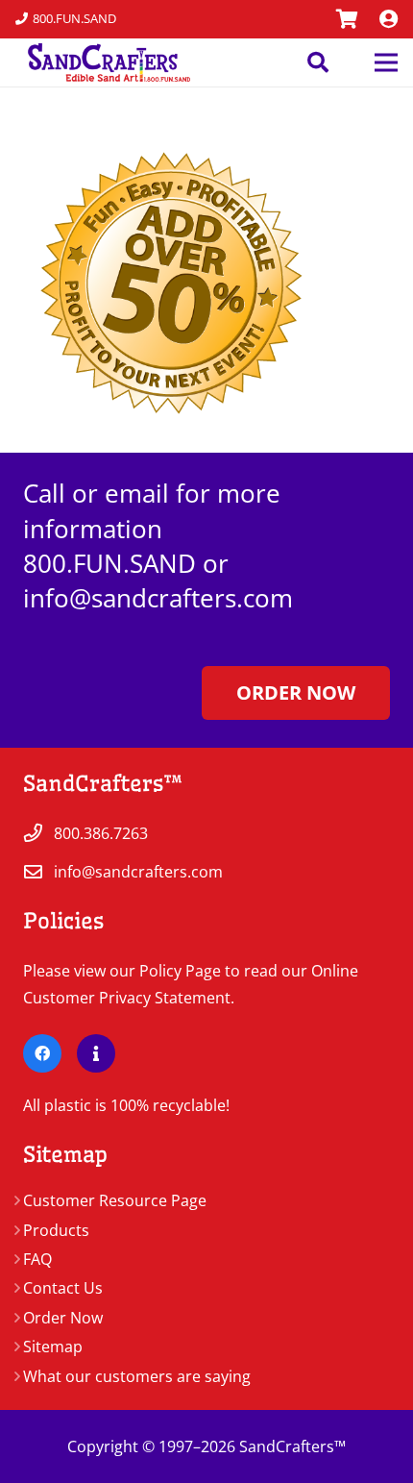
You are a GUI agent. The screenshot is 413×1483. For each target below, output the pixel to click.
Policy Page (180, 970)
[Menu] (386, 62)
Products (56, 1230)
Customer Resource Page (114, 1200)
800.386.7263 (101, 833)
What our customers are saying (137, 1376)
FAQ (37, 1259)
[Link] (347, 19)
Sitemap (53, 1346)
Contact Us (63, 1287)
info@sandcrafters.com (158, 598)
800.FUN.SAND (109, 563)
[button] (317, 62)
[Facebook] (42, 1053)
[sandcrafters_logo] (102, 62)
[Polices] (96, 1053)
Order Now (63, 1317)
